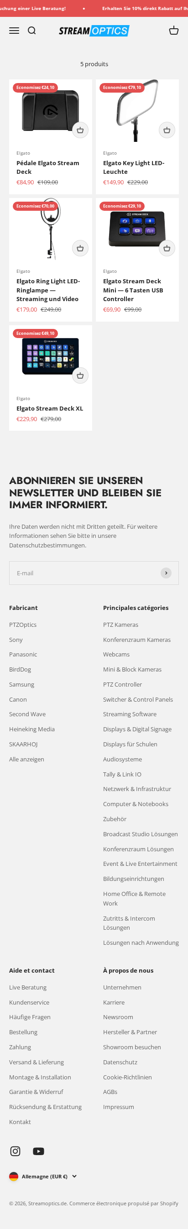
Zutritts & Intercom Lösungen (129, 923)
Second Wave (27, 714)
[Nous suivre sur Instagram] (15, 1151)
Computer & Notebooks (135, 804)
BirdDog (20, 669)
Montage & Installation (40, 1077)
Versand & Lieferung (36, 1062)
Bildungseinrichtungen (133, 879)
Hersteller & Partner (130, 1032)
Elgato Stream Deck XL (49, 408)
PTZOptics (23, 624)
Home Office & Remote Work (134, 898)
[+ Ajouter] (80, 130)
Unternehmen (122, 987)
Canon (18, 699)
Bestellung (23, 1032)
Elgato (23, 153)
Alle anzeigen (26, 759)
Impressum (118, 1107)
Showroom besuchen (132, 1047)
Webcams (116, 654)
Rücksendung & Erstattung (45, 1107)
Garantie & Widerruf (36, 1092)
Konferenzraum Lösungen (138, 849)
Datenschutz (120, 1062)
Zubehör (114, 819)
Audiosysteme (122, 759)
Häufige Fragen (30, 1017)
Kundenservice (29, 1002)
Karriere (114, 1002)
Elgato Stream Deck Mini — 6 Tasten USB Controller (133, 290)
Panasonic (23, 654)
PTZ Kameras (120, 624)
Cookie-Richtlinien (127, 1077)
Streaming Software (130, 714)
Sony (16, 639)
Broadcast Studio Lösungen (140, 834)
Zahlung (20, 1047)
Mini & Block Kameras (132, 669)
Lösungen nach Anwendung (141, 942)
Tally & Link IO (122, 774)
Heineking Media (32, 729)
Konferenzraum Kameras (137, 639)
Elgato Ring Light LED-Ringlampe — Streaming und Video (48, 290)
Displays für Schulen (130, 744)
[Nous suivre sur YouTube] (38, 1151)
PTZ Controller (122, 684)
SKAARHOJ (23, 744)
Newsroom (118, 1017)
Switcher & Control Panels (138, 699)
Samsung (21, 684)
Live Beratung (28, 987)
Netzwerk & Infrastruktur (137, 789)
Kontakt (20, 1122)
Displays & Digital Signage (137, 729)
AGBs (110, 1092)
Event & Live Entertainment (140, 863)
